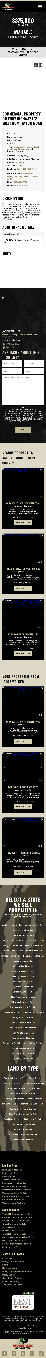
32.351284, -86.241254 (27, 169)
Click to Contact (21, 185)
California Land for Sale (23, 935)
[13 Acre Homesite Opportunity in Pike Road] (23, 549)
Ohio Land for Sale (10, 1012)
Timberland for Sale (33, 1119)
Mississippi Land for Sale (23, 976)
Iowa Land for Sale (34, 950)
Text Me (10, 347)
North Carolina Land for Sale (23, 1007)
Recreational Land (21, 147)
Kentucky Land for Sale (33, 956)
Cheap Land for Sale (11, 1083)
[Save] (36, 65)
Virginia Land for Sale (33, 1043)
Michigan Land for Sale (23, 966)
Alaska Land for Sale (34, 925)
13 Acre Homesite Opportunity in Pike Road (23, 569)
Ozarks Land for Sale (11, 1227)
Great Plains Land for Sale (14, 1224)
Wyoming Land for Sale (23, 1058)
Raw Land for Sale (10, 1103)
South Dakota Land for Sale (23, 1033)
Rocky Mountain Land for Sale (15, 1220)
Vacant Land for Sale (23, 1129)
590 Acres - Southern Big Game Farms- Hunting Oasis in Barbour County (23, 853)
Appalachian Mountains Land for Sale (19, 1237)
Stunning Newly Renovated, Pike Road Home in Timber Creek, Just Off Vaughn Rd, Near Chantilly (23, 634)
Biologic (5, 1265)
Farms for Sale (34, 1088)
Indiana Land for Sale (13, 950)
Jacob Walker (27, 173)
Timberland (23, 149)
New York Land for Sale (23, 1002)
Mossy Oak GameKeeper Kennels (17, 1271)
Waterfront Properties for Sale (23, 1134)
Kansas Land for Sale (11, 956)
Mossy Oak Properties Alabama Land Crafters (22, 177)
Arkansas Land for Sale (23, 930)
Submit (23, 430)
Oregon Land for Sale (23, 1017)
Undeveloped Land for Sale (23, 1124)
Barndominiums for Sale (15, 1078)
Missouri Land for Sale (23, 981)
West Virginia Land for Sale (23, 1048)
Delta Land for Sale (11, 1247)
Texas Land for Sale (12, 1043)
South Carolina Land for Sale (23, 1027)
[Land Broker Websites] (27, 1334)
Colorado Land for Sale (12, 940)
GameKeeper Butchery (12, 1278)
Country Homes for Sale (33, 1083)
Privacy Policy (36, 420)
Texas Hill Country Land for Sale (17, 1214)
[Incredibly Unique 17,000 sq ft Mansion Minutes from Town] (23, 767)
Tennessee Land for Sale (23, 1038)
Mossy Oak (7, 1258)
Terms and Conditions (16, 1326)
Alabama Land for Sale (12, 925)
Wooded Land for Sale (23, 1139)
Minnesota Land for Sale (23, 971)
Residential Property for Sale (23, 1109)
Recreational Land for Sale (33, 1103)
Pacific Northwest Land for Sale (16, 1243)
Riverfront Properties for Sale (23, 1114)
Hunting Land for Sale (14, 1098)
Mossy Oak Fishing (10, 1281)
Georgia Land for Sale (12, 945)
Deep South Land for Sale (14, 1240)
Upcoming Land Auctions (13, 1203)
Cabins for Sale (35, 1078)
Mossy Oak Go (8, 1275)
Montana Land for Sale (23, 986)
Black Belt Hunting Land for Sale (17, 1217)
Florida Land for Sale (34, 940)
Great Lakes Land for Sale (14, 1234)
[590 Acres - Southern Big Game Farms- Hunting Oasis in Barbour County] (23, 832)
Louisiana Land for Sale (23, 961)
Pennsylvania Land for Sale (23, 1022)
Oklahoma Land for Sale (33, 1012)
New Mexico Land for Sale (23, 997)
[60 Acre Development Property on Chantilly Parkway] (23, 483)
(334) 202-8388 (20, 182)
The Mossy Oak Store (12, 1284)
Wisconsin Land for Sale (23, 1053)
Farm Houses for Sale (15, 1088)
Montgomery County (18, 36)
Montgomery (21, 162)
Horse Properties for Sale (23, 1093)
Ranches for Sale (34, 1098)
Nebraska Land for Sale (23, 991)
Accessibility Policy (25, 1328)
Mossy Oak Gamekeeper (13, 1261)
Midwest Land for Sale (12, 1230)
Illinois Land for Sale (34, 945)
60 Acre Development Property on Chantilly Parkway (23, 503)
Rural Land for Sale (12, 1119)
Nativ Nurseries (9, 1268)
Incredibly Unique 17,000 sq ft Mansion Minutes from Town (23, 787)
